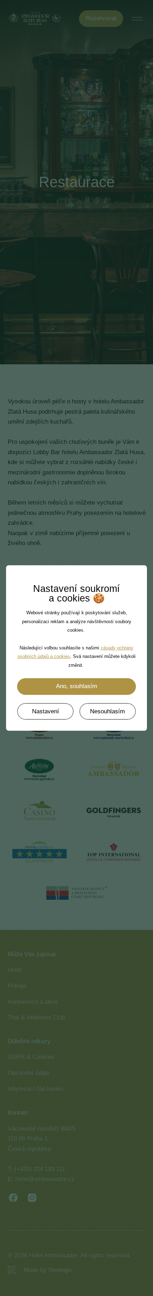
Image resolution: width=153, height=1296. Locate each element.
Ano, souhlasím (76, 686)
